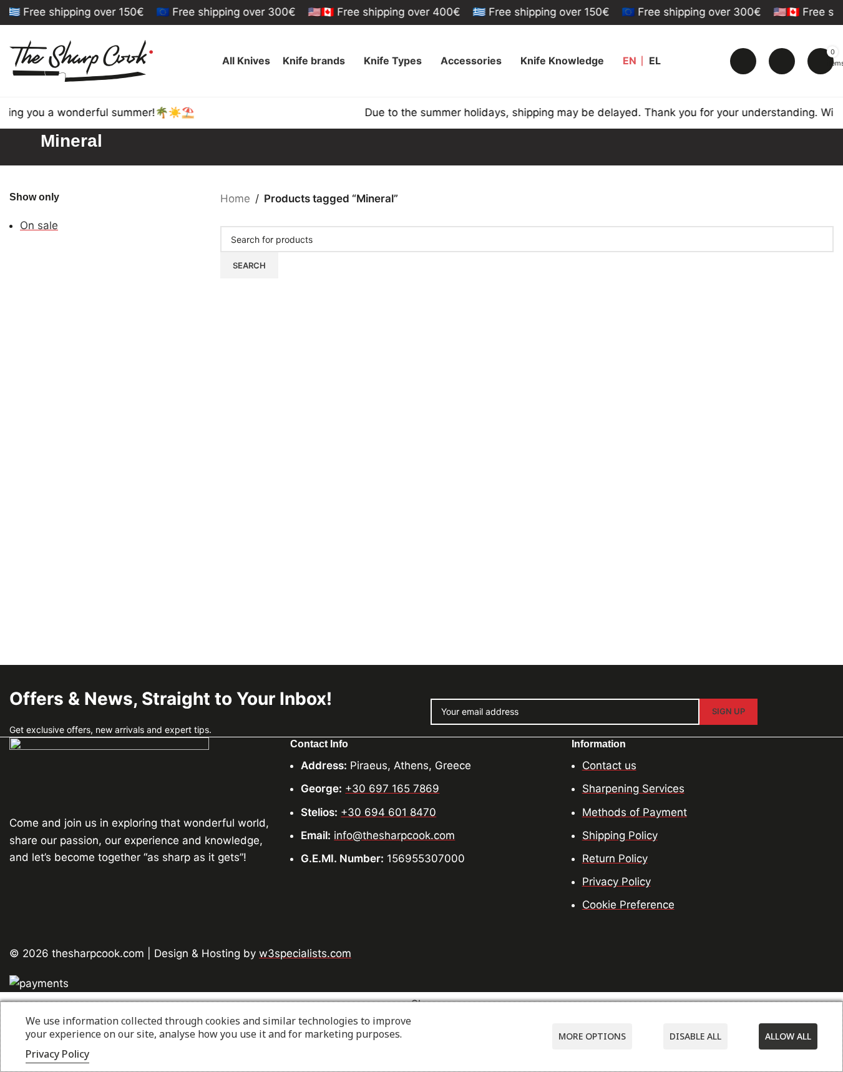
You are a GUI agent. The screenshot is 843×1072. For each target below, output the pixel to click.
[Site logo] (81, 60)
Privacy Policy (57, 1054)
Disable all (695, 1036)
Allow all (788, 1036)
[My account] (782, 61)
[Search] (743, 61)
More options (592, 1036)
